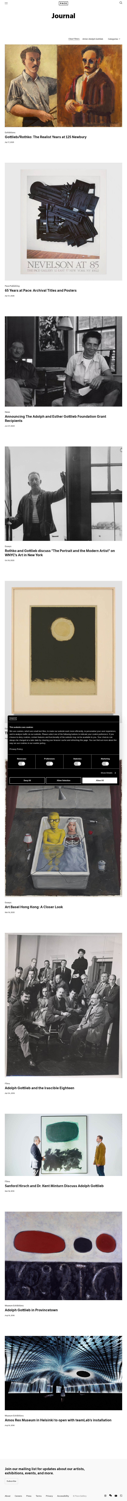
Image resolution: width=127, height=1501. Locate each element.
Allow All (100, 780)
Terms (39, 1496)
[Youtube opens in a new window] (116, 1496)
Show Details (106, 773)
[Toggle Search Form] (121, 2)
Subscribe (11, 1481)
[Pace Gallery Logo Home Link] (63, 3)
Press (28, 1496)
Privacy (49, 1496)
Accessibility (63, 1496)
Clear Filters (73, 39)
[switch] (49, 764)
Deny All (27, 780)
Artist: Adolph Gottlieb (92, 39)
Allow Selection (63, 780)
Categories (113, 39)
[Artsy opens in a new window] (121, 1496)
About (7, 1496)
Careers (18, 1496)
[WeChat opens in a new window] (110, 1496)
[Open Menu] (6, 3)
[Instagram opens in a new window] (105, 1496)
